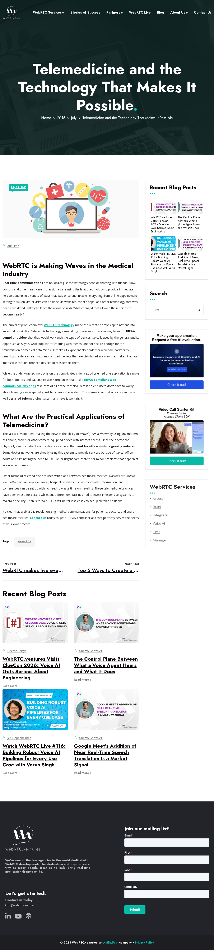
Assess (158, 498)
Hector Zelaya (17, 651)
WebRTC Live (140, 12)
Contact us (38, 518)
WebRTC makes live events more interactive (33, 568)
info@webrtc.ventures (20, 905)
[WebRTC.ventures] (11, 12)
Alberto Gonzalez (91, 651)
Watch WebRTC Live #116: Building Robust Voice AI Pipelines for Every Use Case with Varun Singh (34, 755)
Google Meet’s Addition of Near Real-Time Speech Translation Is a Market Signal (105, 755)
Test (156, 532)
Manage (159, 540)
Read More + (11, 685)
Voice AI (159, 523)
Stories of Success (85, 12)
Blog (160, 12)
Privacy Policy (144, 942)
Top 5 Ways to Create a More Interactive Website (108, 568)
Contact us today (18, 900)
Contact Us (202, 12)
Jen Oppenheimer (19, 738)
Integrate (160, 515)
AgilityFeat (110, 942)
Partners (113, 12)
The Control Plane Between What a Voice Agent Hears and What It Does (106, 665)
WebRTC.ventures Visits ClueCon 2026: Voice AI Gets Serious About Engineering (31, 668)
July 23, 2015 (18, 187)
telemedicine (24, 541)
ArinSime (13, 246)
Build (157, 507)
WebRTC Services (47, 12)
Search (158, 293)
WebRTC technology (59, 325)
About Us (177, 12)
